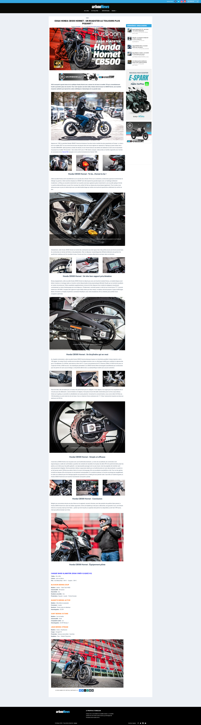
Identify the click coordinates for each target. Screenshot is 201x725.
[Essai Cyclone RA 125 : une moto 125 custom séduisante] (130, 30)
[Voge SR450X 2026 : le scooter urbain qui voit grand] (130, 47)
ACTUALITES (90, 26)
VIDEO (101, 26)
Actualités (94, 10)
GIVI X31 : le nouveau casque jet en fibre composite (140, 38)
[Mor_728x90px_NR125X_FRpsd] (87, 80)
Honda (69, 143)
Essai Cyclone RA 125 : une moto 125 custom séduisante (140, 30)
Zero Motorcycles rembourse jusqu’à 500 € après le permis (139, 61)
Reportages (105, 10)
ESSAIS (95, 26)
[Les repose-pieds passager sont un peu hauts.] (114, 386)
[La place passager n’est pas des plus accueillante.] (87, 386)
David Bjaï (78, 26)
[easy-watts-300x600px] (139, 94)
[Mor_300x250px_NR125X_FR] (139, 132)
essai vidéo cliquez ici (81, 573)
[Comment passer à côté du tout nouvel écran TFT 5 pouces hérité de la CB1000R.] (114, 272)
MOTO (98, 26)
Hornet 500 (65, 152)
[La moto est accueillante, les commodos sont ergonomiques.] (60, 386)
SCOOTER (147, 48)
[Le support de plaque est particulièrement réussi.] (114, 170)
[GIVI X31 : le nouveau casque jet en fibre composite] (130, 39)
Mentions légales (132, 723)
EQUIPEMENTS (135, 41)
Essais (113, 10)
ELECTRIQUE (135, 56)
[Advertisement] (139, 155)
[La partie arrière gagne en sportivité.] (87, 170)
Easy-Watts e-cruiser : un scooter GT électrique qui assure (140, 53)
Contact (75, 723)
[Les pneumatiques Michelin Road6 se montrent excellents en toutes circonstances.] (60, 272)
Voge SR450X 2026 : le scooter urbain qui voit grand (140, 46)
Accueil (86, 10)
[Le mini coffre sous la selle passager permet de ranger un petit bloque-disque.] (114, 495)
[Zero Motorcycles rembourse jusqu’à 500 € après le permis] (130, 62)
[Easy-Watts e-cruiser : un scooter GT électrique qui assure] (130, 54)
